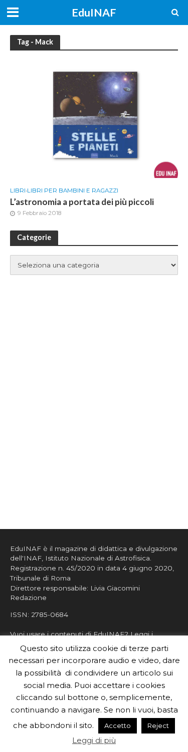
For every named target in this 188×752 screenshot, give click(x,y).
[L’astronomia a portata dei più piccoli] (94, 117)
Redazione (28, 598)
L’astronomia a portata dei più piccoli (82, 201)
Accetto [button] (117, 726)
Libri (18, 190)
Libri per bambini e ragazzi (72, 190)
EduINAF (94, 12)
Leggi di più (94, 740)
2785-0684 (49, 614)
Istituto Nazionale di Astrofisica (97, 558)
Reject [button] (158, 726)
